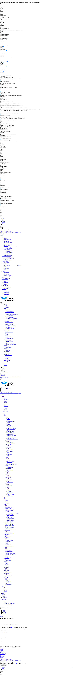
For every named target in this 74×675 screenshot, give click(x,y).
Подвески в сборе (8, 342)
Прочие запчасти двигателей (9, 312)
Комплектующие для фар (9, 306)
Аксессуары (6, 348)
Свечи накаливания (8, 353)
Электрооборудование (7, 360)
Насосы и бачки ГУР (8, 327)
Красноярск (5, 402)
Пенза (5, 405)
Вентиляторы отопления (9, 322)
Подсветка (7, 307)
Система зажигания (10, 482)
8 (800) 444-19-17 (2, 230)
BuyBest (17, 663)
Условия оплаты (2, 652)
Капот (6, 333)
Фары (6, 305)
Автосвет (5, 304)
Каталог (3, 303)
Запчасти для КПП (8, 359)
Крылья (6, 336)
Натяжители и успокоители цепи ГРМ (12, 314)
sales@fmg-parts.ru (3, 608)
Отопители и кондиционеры (8, 321)
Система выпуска (6, 351)
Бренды (1, 657)
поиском (11, 627)
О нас (4, 588)
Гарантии (3, 369)
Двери (6, 331)
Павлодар (5, 404)
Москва (5, 398)
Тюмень (5, 407)
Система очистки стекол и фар (8, 323)
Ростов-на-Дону (6, 406)
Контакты (3, 371)
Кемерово (5, 400)
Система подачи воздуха (9, 320)
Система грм (7, 313)
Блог (2, 370)
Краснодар (5, 401)
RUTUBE (4, 613)
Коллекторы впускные (8, 355)
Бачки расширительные (10, 317)
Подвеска (8, 459)
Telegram (4, 611)
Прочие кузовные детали (9, 332)
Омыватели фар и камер (9, 324)
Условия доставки (3, 653)
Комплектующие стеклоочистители (10, 325)
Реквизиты (5, 365)
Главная (5, 414)
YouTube (4, 612)
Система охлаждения (8, 316)
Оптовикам (5, 363)
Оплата (3, 368)
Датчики (6, 361)
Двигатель (5, 308)
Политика (1, 649)
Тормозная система (7, 346)
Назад (4, 413)
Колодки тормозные (8, 347)
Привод (6, 358)
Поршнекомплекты (8, 310)
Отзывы (5, 366)
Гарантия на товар (3, 654)
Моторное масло (7, 350)
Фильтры (5, 345)
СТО (2, 367)
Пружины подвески (8, 340)
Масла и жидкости (7, 349)
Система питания (6, 354)
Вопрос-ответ (2, 656)
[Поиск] (0, 379)
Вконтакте (4, 610)
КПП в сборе (7, 357)
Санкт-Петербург (6, 399)
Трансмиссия (6, 356)
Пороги (6, 337)
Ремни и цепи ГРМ (10, 315)
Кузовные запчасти (7, 330)
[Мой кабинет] (0, 373)
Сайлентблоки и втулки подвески (10, 343)
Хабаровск (5, 409)
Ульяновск (5, 408)
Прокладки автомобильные (9, 311)
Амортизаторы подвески (9, 341)
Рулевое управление (7, 326)
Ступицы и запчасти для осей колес (10, 344)
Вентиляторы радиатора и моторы (12, 318)
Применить (2, 72)
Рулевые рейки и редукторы (9, 328)
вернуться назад (4, 632)
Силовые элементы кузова (9, 338)
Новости (5, 364)
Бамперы (6, 335)
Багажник (6, 334)
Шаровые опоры (7, 339)
